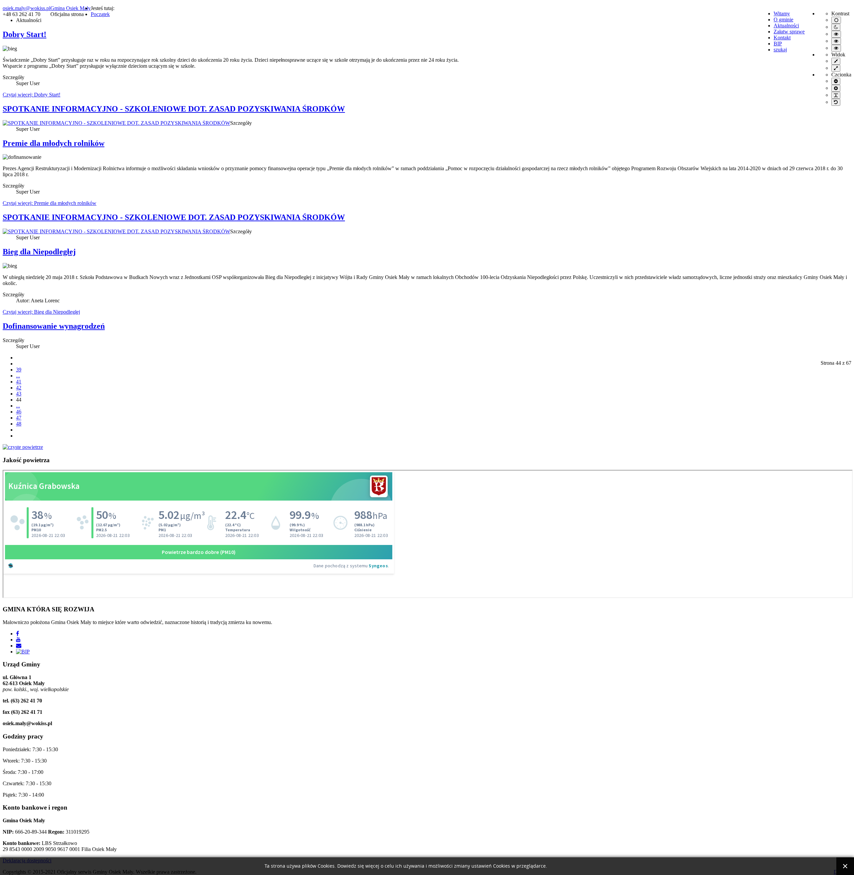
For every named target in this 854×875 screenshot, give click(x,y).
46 (18, 411)
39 (18, 369)
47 (18, 417)
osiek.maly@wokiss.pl (26, 8)
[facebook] (17, 633)
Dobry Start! (24, 34)
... (18, 375)
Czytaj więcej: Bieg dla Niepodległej (41, 312)
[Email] (18, 645)
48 (18, 423)
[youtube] (18, 639)
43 (18, 393)
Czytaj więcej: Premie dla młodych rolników (49, 203)
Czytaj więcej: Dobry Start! (31, 94)
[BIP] (23, 651)
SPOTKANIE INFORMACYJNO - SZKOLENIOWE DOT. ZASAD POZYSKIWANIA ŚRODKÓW (174, 108)
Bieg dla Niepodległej (39, 251)
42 (18, 387)
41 (18, 381)
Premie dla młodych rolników (53, 143)
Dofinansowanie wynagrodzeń (54, 326)
